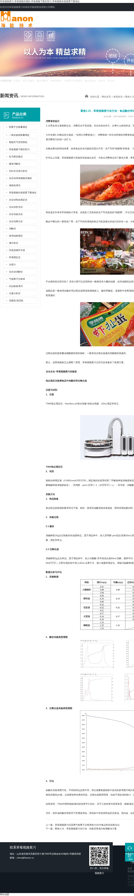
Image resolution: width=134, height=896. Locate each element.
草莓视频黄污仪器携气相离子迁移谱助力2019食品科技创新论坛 (87, 825)
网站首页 (106, 96)
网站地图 (4, 894)
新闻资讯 (118, 96)
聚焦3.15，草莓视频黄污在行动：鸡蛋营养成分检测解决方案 (86, 828)
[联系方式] (129, 847)
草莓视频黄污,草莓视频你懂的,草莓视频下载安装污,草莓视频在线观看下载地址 (40, 1)
